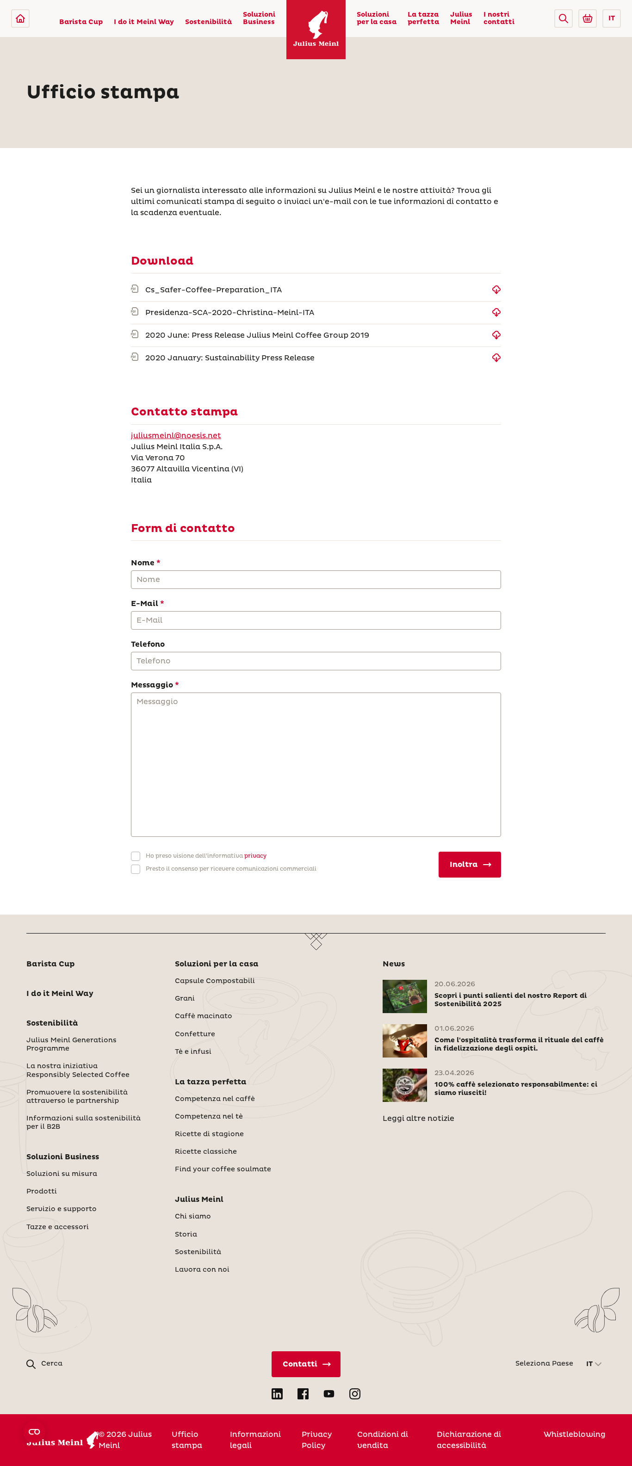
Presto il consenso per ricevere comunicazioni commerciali (231, 869)
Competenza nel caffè (215, 1099)
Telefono (148, 644)
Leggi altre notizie (418, 1118)
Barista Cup (81, 22)
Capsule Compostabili (215, 981)
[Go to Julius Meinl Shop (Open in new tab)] (587, 18)
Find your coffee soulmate (223, 1169)
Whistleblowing (575, 1434)
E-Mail (144, 603)
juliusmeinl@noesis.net (176, 435)
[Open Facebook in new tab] (303, 1393)
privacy (254, 856)
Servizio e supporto (61, 1209)
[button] (563, 18)
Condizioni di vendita (382, 1440)
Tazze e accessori (57, 1227)
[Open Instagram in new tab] (354, 1393)
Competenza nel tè (209, 1117)
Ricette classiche (206, 1152)
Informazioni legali (255, 1440)
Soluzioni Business (259, 18)
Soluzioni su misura (61, 1174)
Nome (143, 563)
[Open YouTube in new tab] (329, 1393)
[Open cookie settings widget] (34, 1432)
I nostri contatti (498, 18)
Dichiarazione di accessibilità (469, 1440)
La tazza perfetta (423, 18)
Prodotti (41, 1192)
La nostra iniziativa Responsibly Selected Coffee (78, 1070)
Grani (185, 999)
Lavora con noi (202, 1270)
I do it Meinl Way (144, 22)
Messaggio (152, 685)
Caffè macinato (203, 1016)
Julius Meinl (461, 18)
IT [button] (611, 18)
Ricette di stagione (209, 1134)
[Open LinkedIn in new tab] (277, 1393)
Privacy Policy (317, 1440)
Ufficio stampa (187, 1440)
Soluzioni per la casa (377, 18)
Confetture (195, 1034)
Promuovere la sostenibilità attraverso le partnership (77, 1097)
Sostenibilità (208, 22)
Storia (186, 1235)
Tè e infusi (193, 1052)
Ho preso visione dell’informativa (206, 856)
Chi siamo (193, 1216)
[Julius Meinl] (20, 18)
